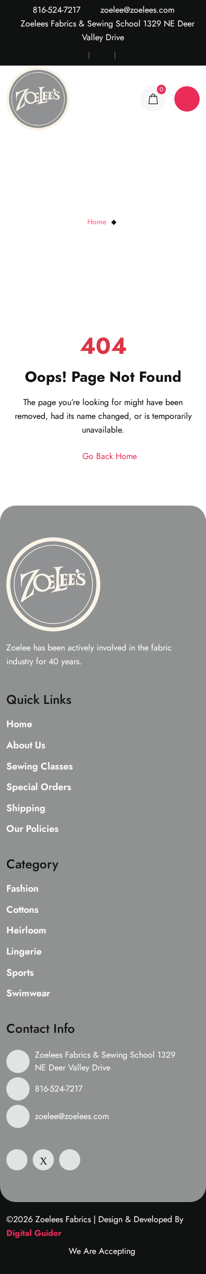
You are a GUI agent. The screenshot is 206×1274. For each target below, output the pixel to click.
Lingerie (24, 952)
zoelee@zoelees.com (136, 10)
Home (97, 221)
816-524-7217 (55, 10)
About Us (25, 745)
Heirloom (26, 930)
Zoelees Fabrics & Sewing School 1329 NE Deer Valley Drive (105, 1061)
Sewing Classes (39, 766)
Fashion (22, 889)
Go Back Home (108, 456)
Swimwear (28, 993)
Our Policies (32, 829)
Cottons (22, 910)
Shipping (25, 808)
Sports (20, 973)
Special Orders (38, 787)
